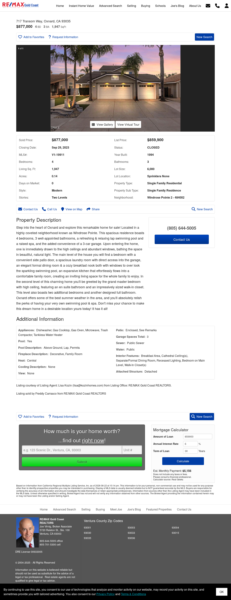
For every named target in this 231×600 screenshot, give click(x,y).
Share (96, 209)
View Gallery (105, 124)
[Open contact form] (208, 5)
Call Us (52, 209)
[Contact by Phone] (217, 5)
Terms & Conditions (133, 594)
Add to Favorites (33, 37)
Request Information (65, 37)
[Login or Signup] (227, 5)
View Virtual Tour (128, 124)
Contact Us (30, 209)
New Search (204, 37)
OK (222, 592)
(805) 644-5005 (181, 228)
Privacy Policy (105, 594)
